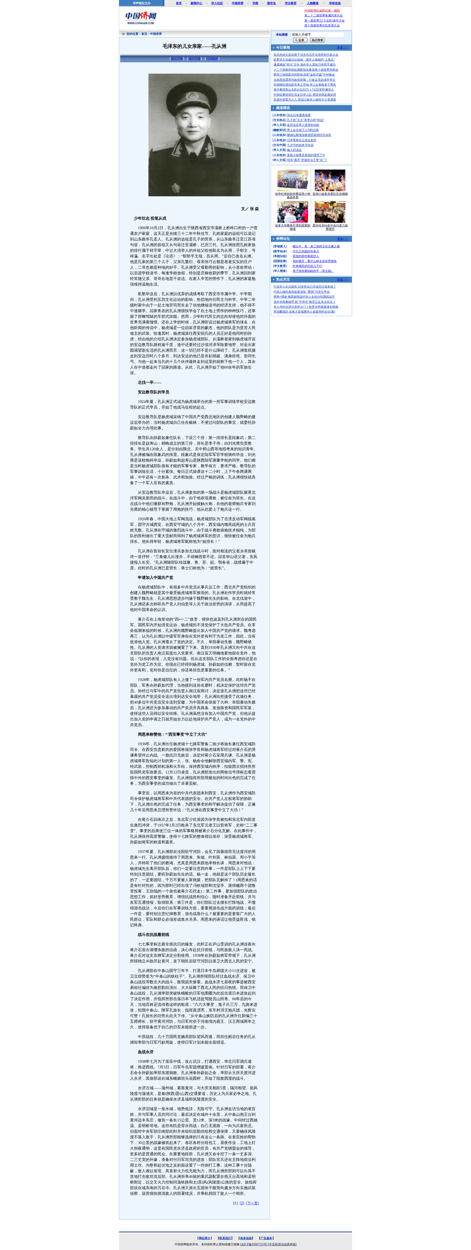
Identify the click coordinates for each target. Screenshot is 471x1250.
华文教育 (280, 266)
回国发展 (280, 261)
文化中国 (279, 145)
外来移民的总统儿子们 (307, 266)
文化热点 (279, 120)
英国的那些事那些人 (306, 256)
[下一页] (252, 1203)
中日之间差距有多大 (306, 251)
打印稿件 (212, 58)
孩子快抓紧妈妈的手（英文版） (313, 271)
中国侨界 (156, 34)
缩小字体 (194, 58)
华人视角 (280, 271)
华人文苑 (279, 125)
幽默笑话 (279, 130)
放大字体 (177, 58)
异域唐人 (280, 246)
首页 (144, 34)
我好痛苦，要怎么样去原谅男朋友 (315, 261)
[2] (242, 1203)
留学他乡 (280, 251)
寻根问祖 (280, 256)
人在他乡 (279, 115)
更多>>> (342, 47)
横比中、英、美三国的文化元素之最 (316, 246)
